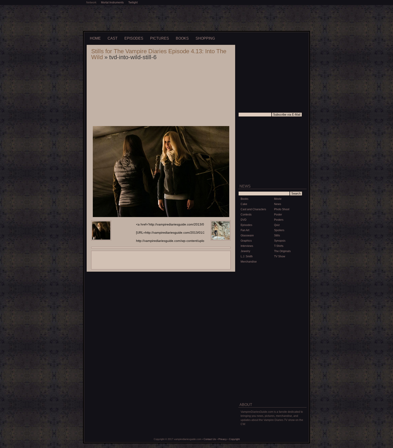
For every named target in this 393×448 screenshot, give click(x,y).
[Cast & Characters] (272, 308)
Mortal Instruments (112, 2)
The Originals (282, 251)
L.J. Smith (247, 256)
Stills (277, 235)
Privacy (222, 439)
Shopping (205, 38)
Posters (278, 219)
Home (95, 38)
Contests (246, 214)
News (277, 204)
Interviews (247, 246)
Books (182, 38)
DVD (244, 219)
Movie (278, 198)
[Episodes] (272, 375)
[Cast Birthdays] (272, 340)
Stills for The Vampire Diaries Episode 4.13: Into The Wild (158, 54)
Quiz (277, 225)
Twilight (133, 2)
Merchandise (249, 261)
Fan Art (245, 230)
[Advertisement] (196, 17)
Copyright (234, 439)
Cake (244, 204)
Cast (113, 38)
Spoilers (279, 230)
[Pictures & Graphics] (272, 274)
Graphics (246, 240)
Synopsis (279, 240)
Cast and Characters (253, 209)
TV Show (279, 256)
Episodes (133, 38)
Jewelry (245, 251)
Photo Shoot (281, 209)
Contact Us (210, 439)
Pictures (159, 38)
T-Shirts (278, 246)
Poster (278, 214)
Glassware (247, 235)
